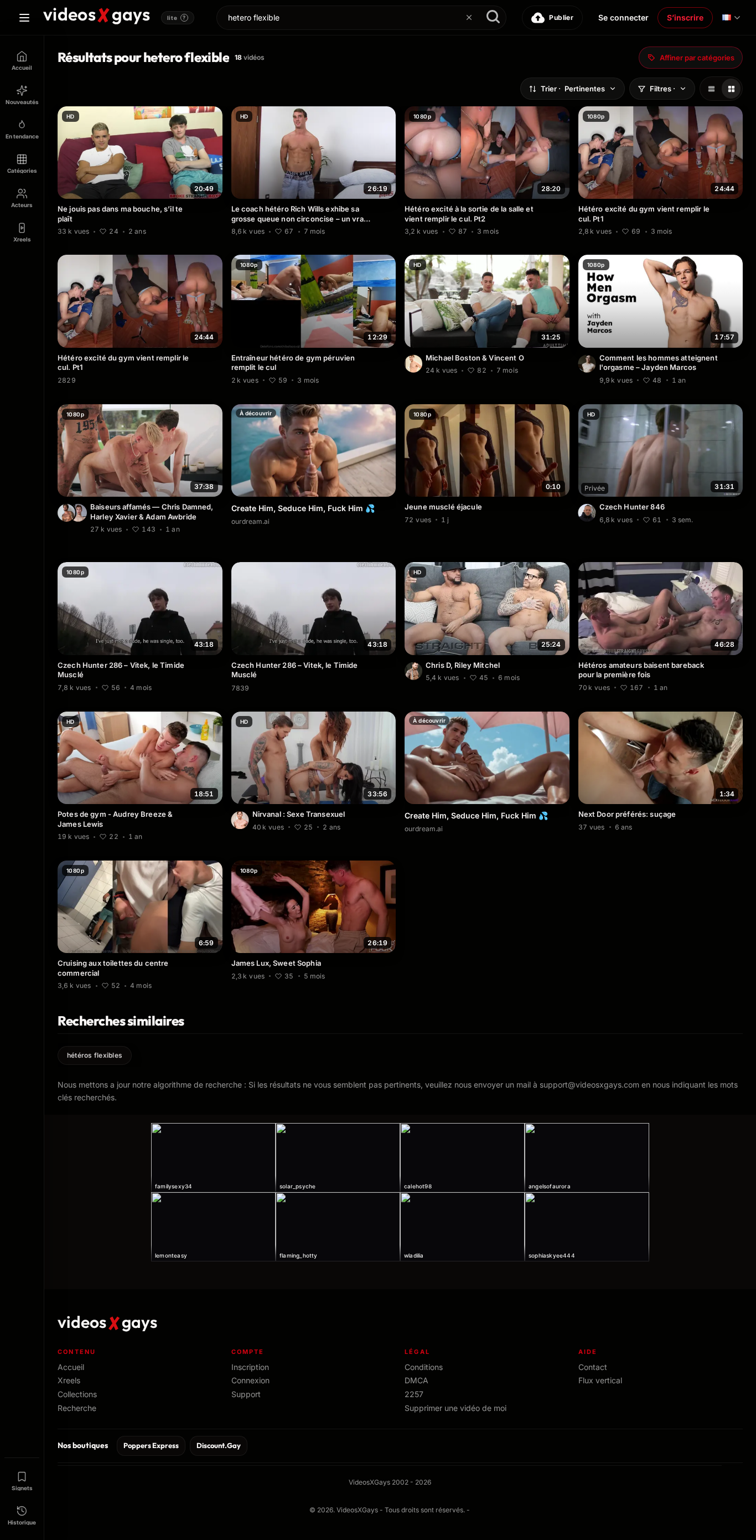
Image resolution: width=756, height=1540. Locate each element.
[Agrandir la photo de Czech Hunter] (587, 513)
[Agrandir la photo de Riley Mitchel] (413, 671)
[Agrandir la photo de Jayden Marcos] (587, 364)
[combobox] (361, 18)
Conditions (424, 1367)
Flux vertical (600, 1380)
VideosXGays (357, 1510)
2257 (414, 1394)
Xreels (69, 1380)
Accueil (71, 1367)
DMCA (416, 1380)
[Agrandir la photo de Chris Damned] (66, 513)
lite (176, 17)
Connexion (250, 1380)
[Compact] (731, 89)
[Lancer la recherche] (493, 18)
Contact (592, 1367)
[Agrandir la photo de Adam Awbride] (78, 513)
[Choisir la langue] (731, 18)
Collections (77, 1394)
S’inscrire (685, 17)
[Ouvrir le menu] (24, 18)
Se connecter (623, 17)
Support (246, 1394)
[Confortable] (711, 89)
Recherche (77, 1408)
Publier (561, 17)
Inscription (250, 1367)
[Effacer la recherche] (469, 18)
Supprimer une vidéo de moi (455, 1408)
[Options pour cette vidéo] (216, 230)
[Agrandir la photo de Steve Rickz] (240, 820)
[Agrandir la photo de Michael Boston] (413, 364)
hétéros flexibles (94, 1055)
